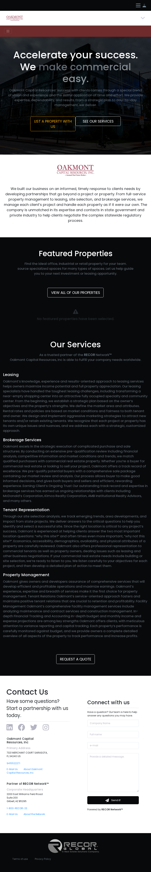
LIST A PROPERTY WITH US (53, 124)
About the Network (34, 814)
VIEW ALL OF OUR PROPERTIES (75, 292)
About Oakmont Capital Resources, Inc (24, 770)
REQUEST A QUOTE (75, 659)
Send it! (116, 800)
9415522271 (13, 763)
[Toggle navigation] (143, 18)
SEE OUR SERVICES (98, 121)
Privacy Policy (43, 859)
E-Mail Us (12, 769)
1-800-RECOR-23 (17, 808)
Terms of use (20, 859)
